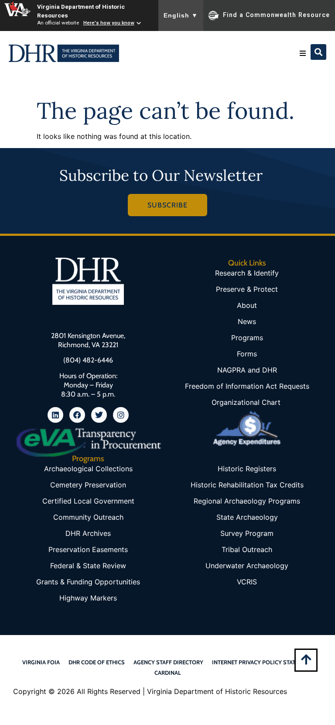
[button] (303, 53)
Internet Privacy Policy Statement (262, 662)
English (181, 15)
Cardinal (167, 672)
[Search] (318, 52)
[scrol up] (306, 659)
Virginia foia (41, 662)
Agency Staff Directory (168, 662)
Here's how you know (108, 23)
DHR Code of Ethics (96, 662)
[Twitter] (99, 415)
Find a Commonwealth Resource (276, 14)
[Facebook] (77, 415)
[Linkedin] (55, 415)
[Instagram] (121, 415)
